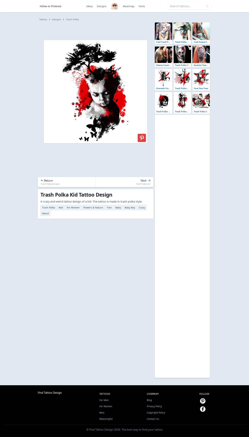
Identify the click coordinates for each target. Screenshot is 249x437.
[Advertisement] (97, 30)
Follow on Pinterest (50, 6)
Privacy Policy (154, 406)
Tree (109, 207)
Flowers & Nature (93, 207)
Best (101, 412)
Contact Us (153, 418)
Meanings (129, 6)
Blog (149, 400)
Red (61, 207)
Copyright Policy (156, 412)
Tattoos (43, 19)
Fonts (142, 6)
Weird (45, 213)
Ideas (89, 6)
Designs (101, 6)
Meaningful (106, 418)
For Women (73, 207)
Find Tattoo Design (50, 393)
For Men (104, 400)
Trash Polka (72, 19)
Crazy (142, 207)
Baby (118, 207)
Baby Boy (130, 207)
